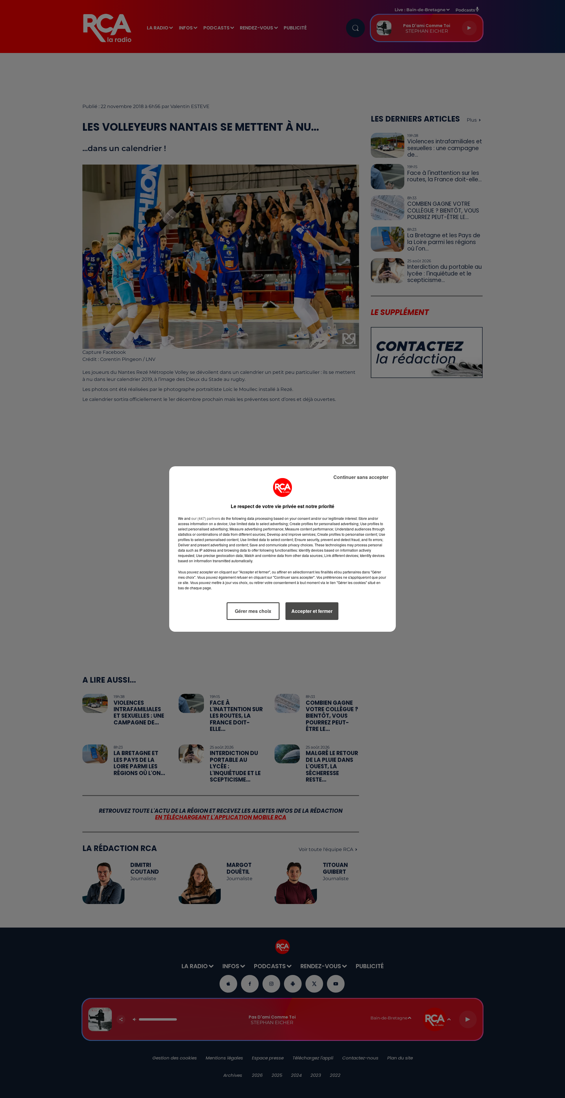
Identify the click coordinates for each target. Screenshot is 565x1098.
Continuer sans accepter (360, 477)
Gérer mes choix (253, 611)
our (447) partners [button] (205, 518)
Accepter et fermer (312, 611)
